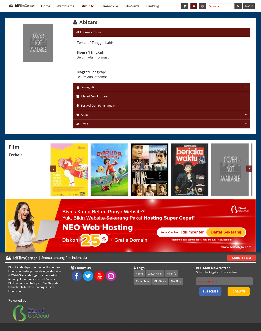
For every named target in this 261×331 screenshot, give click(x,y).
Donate (238, 291)
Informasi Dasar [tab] (90, 32)
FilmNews (132, 6)
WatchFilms (65, 6)
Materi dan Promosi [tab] (94, 96)
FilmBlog (152, 6)
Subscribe (210, 291)
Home (45, 6)
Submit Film (241, 258)
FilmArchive (109, 6)
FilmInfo (87, 6)
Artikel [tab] (84, 115)
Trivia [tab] (84, 124)
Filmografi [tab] (87, 87)
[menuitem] (45, 6)
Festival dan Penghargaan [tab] (98, 105)
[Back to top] (248, 305)
